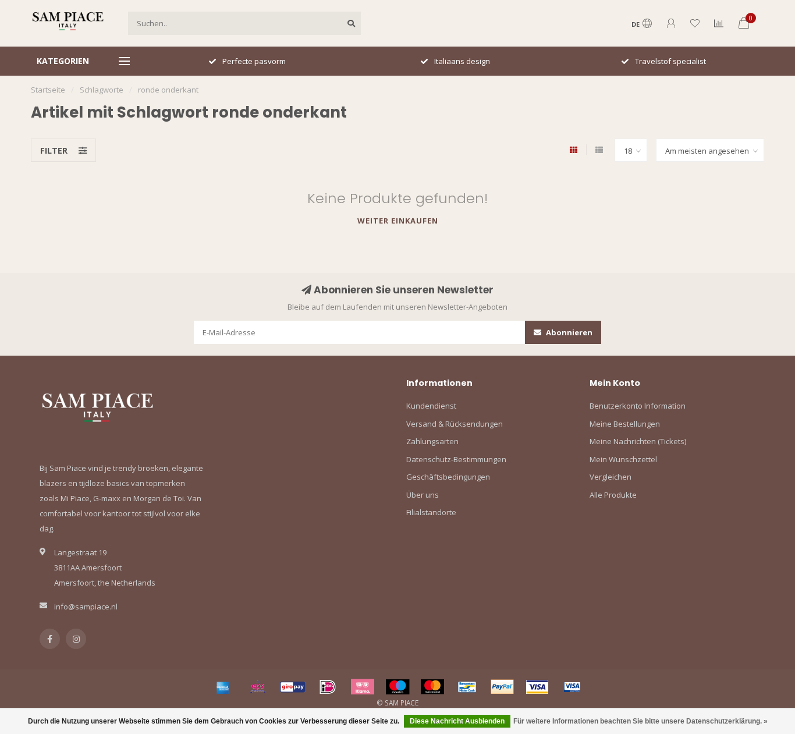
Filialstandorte (431, 512)
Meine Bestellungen (625, 424)
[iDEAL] (327, 687)
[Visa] (537, 687)
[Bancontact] (467, 687)
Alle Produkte (613, 495)
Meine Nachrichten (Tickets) (638, 441)
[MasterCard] (432, 687)
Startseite (48, 89)
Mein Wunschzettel (623, 459)
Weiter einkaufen (397, 220)
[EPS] (257, 687)
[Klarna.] (362, 687)
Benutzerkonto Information (638, 405)
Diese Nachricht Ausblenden (457, 721)
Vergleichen (610, 476)
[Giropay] (292, 687)
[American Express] (222, 687)
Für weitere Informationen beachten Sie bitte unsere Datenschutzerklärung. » (640, 721)
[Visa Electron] (572, 687)
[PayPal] (502, 687)
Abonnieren (568, 332)
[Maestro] (397, 687)
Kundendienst (431, 405)
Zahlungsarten (432, 441)
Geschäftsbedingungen (448, 476)
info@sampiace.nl (86, 606)
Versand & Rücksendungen (454, 424)
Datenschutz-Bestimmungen (456, 459)
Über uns (422, 495)
